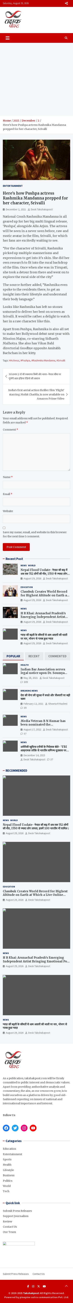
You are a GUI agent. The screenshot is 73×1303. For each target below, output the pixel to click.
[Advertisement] (36, 79)
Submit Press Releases (17, 1211)
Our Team (9, 1232)
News (24, 565)
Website (8, 511)
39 (25, 707)
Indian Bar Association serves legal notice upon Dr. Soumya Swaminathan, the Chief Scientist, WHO (43, 675)
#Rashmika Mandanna (43, 360)
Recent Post (14, 559)
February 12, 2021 (33, 703)
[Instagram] (33, 1286)
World (32, 565)
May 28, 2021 (31, 678)
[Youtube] (44, 1286)
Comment (10, 429)
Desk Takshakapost (42, 209)
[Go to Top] (66, 1286)
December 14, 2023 (34, 755)
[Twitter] (38, 1286)
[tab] (13, 656)
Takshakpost (31, 1293)
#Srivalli (61, 360)
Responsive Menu (66, 3)
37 (25, 733)
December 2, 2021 (16, 209)
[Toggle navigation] (7, 38)
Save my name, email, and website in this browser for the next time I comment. (35, 534)
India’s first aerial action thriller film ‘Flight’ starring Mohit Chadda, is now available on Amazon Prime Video (36, 394)
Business (8, 1175)
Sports (7, 1159)
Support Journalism (15, 1216)
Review (7, 1221)
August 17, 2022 (32, 729)
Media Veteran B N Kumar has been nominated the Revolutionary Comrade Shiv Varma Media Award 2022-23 (43, 726)
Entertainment (13, 186)
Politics (7, 1180)
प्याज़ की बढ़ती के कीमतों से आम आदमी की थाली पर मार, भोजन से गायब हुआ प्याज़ (44, 636)
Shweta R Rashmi (57, 703)
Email (7, 494)
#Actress (14, 360)
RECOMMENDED (16, 771)
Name (8, 477)
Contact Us (10, 1226)
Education (27, 587)
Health (25, 664)
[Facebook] (28, 1286)
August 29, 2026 (32, 578)
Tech (6, 1191)
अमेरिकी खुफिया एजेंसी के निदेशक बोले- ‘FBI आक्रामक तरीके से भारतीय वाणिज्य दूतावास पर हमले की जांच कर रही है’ (44, 750)
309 (26, 682)
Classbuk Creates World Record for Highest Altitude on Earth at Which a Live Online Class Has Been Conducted (44, 597)
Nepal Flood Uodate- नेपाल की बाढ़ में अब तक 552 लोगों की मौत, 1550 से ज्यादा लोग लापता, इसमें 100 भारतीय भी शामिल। (44, 573)
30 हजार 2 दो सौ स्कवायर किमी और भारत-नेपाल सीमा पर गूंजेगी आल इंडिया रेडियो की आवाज (35, 376)
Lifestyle (8, 1170)
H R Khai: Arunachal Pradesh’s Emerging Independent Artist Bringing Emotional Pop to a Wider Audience (43, 618)
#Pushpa (25, 360)
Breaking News (29, 690)
